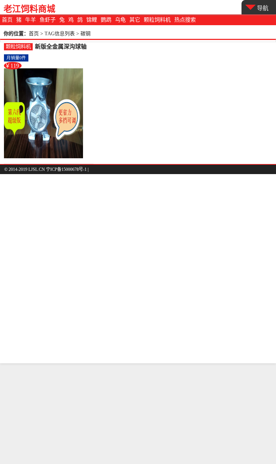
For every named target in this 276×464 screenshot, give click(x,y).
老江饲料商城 (29, 9)
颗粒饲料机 (157, 20)
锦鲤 (91, 20)
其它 (134, 20)
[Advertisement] (138, 413)
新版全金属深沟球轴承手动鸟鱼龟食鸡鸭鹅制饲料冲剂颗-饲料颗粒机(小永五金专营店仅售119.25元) (61, 47)
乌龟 (120, 20)
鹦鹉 (106, 20)
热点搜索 (185, 20)
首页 (7, 20)
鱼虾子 (48, 20)
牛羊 (30, 20)
